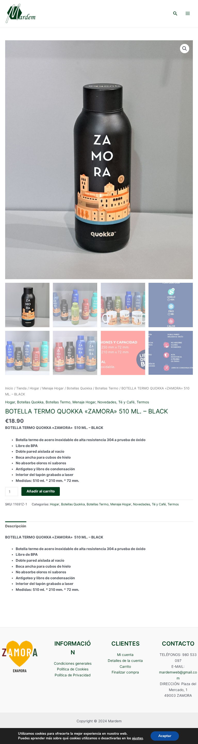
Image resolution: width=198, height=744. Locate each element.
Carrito (125, 666)
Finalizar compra (125, 672)
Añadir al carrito (41, 491)
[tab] (15, 526)
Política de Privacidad (72, 675)
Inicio (9, 388)
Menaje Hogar (53, 388)
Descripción (15, 526)
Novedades (106, 402)
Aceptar (164, 735)
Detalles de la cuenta (125, 661)
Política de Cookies (72, 669)
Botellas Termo (106, 388)
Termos (143, 402)
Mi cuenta (125, 655)
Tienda (21, 388)
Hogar (34, 388)
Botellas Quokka (79, 388)
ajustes (137, 738)
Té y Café (126, 402)
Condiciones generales (73, 663)
